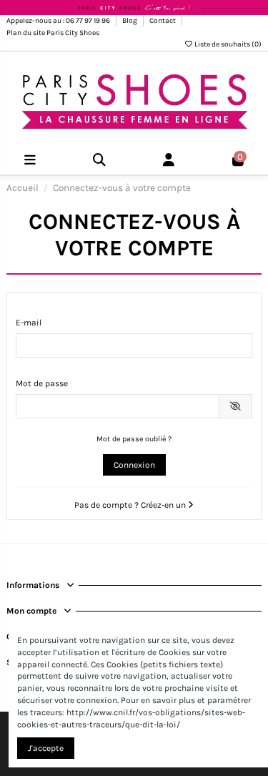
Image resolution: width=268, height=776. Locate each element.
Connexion (134, 465)
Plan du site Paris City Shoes (52, 33)
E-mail (28, 323)
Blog (130, 20)
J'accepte (46, 748)
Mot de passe (42, 383)
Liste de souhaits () (227, 44)
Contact (163, 20)
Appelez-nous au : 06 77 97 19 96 (58, 20)
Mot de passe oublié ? (134, 438)
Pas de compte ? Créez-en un (131, 505)
